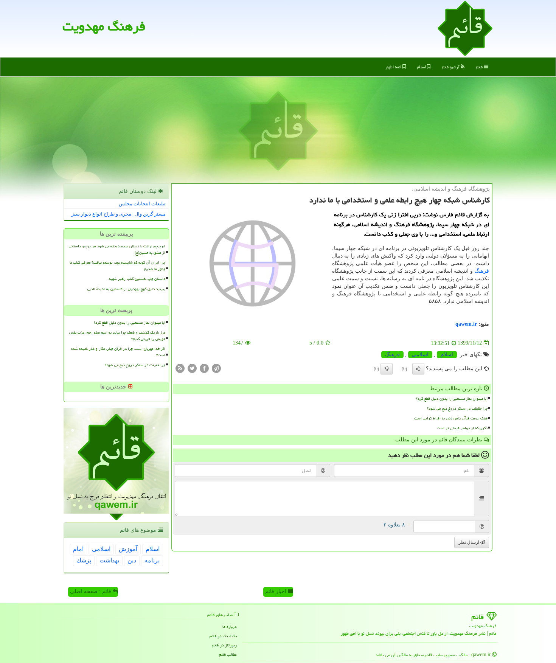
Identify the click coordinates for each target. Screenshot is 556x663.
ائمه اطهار (393, 67)
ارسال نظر (469, 542)
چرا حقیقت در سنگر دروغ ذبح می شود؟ (457, 408)
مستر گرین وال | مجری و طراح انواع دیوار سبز (118, 214)
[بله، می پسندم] (418, 368)
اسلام (422, 67)
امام (78, 549)
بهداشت (109, 560)
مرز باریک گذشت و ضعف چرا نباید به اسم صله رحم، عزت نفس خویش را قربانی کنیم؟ (117, 336)
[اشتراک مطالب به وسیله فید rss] (180, 368)
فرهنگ (481, 271)
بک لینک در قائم (223, 636)
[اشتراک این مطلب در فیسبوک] (204, 368)
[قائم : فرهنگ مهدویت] (465, 28)
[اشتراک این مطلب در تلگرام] (216, 368)
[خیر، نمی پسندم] (387, 368)
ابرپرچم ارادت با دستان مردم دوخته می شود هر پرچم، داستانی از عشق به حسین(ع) (117, 249)
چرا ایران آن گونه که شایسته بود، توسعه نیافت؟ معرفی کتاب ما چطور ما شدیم (117, 266)
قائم (480, 67)
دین (131, 560)
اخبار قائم (276, 591)
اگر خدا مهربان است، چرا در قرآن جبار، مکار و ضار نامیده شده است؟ (118, 352)
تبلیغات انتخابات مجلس (142, 204)
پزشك (83, 560)
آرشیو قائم (451, 67)
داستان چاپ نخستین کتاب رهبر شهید (137, 279)
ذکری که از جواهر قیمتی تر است (462, 428)
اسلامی (420, 354)
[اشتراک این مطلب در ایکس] (192, 368)
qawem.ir (466, 324)
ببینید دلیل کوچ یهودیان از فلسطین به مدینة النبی (126, 289)
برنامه (152, 560)
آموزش (128, 549)
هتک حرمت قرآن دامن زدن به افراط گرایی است (451, 418)
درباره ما (229, 626)
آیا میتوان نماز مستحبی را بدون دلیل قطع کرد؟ (452, 398)
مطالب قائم (228, 654)
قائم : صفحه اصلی (91, 591)
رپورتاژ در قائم (224, 645)
